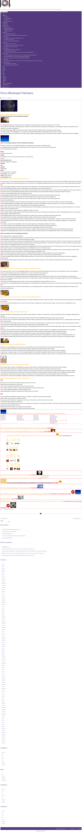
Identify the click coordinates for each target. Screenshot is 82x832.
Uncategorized (5, 509)
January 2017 (3, 705)
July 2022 (3, 606)
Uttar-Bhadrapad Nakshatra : (76, 518)
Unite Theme (73, 828)
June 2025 (3, 572)
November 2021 (4, 623)
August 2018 (3, 665)
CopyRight (60, 828)
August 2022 (3, 604)
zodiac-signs (3, 823)
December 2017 (3, 682)
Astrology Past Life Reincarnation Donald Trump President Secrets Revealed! (11, 529)
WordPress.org (3, 780)
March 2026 (3, 568)
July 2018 (3, 667)
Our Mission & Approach (8, 21)
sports (2, 760)
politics (3, 758)
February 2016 (3, 728)
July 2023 (3, 593)
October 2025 (3, 570)
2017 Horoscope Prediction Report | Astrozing (7, 555)
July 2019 (3, 648)
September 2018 (4, 663)
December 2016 (3, 707)
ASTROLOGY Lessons (8, 31)
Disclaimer (57, 828)
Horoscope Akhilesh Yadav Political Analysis (7, 533)
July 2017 (3, 692)
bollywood (3, 752)
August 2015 (3, 741)
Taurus (43, 553)
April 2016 (3, 724)
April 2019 (3, 652)
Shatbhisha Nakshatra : (5, 518)
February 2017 (3, 703)
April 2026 (3, 566)
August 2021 (3, 629)
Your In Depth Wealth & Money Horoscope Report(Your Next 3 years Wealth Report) (19, 52)
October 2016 (3, 711)
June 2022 (3, 608)
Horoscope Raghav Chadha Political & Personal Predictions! (9, 531)
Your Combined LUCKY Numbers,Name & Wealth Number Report (15, 35)
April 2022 (3, 612)
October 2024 (3, 585)
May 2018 (3, 671)
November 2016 (4, 709)
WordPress (79, 828)
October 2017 (3, 686)
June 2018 (3, 669)
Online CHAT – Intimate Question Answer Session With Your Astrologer (16, 57)
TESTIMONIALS (6, 84)
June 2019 (3, 650)
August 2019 (3, 646)
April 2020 (3, 642)
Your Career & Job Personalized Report (11, 46)
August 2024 (3, 587)
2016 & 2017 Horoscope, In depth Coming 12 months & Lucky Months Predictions (24, 555)
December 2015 (3, 732)
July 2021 (3, 631)
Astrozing (5, 4)
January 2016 (3, 730)
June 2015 (3, 743)
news (2, 756)
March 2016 (3, 726)
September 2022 (4, 602)
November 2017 (4, 684)
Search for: (1, 520)
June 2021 (3, 633)
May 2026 (3, 564)
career (2, 754)
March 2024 (3, 591)
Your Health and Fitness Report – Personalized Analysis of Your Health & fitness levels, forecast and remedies (23, 60)
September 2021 (4, 627)
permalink (11, 509)
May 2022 (3, 610)
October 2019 (3, 644)
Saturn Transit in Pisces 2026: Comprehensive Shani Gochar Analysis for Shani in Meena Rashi (13, 535)
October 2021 (3, 625)
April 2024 (3, 589)
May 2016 (3, 722)
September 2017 (4, 688)
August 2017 (3, 690)
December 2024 (3, 583)
